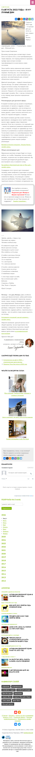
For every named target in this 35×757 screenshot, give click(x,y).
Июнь (4, 523)
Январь (5, 533)
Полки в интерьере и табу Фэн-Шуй (17, 439)
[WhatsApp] (29, 19)
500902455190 (28, 733)
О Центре (4, 715)
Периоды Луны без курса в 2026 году (15, 364)
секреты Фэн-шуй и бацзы (22, 697)
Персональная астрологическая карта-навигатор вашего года (19, 639)
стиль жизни (6, 700)
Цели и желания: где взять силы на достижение (17, 417)
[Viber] (27, 19)
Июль (4, 520)
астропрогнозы (17, 686)
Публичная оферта (19, 717)
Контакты (11, 715)
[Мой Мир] (24, 19)
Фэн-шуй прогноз (7, 704)
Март (4, 529)
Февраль (5, 531)
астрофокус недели (8, 690)
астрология (6, 686)
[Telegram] (32, 19)
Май (4, 525)
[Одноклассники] (21, 19)
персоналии (18, 693)
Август (5, 518)
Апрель (5, 527)
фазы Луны (16, 700)
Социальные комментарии (24, 495)
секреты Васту (6, 697)
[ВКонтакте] (16, 19)
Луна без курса (7, 693)
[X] (19, 19)
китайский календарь (24, 690)
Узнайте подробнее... (20, 201)
